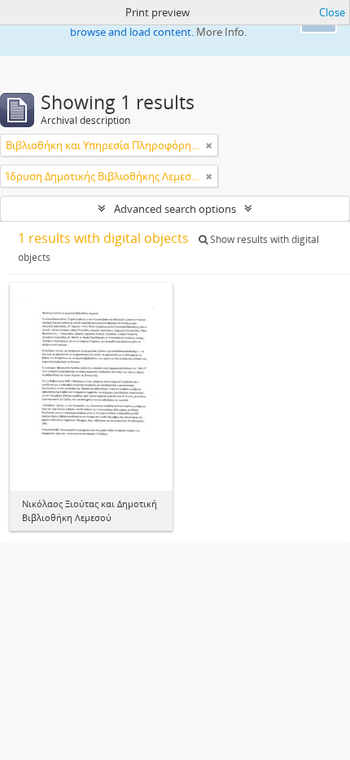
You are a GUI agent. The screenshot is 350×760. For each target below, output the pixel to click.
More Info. (221, 31)
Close (332, 12)
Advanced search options (175, 208)
